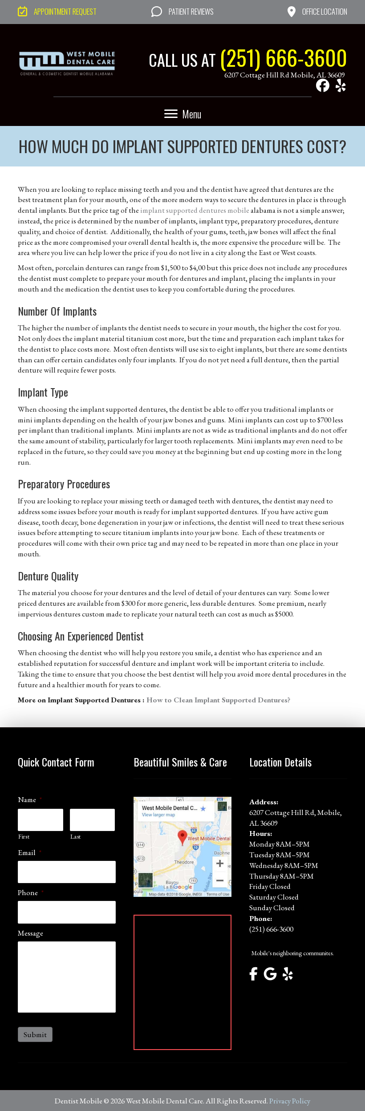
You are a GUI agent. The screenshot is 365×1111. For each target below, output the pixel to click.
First (23, 836)
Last (75, 836)
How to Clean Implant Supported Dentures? (218, 700)
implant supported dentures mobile (194, 210)
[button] (322, 85)
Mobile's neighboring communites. (292, 953)
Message (30, 933)
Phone (31, 892)
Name (30, 799)
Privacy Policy (289, 1101)
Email (29, 852)
